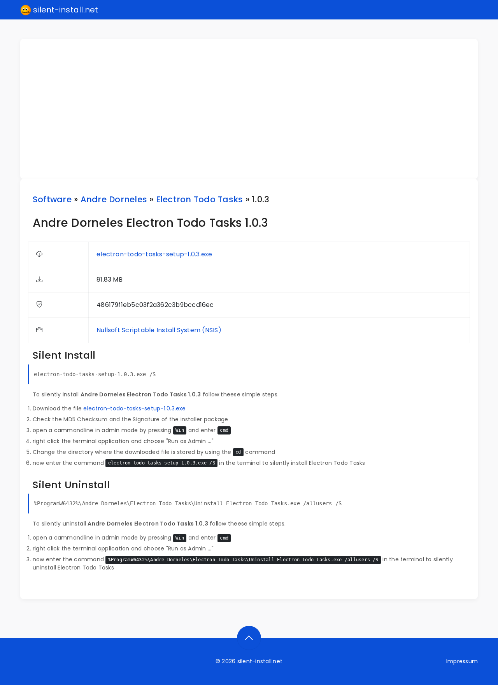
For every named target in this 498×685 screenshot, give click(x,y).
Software (52, 199)
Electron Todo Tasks (199, 199)
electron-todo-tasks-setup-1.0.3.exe (154, 254)
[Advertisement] (254, 108)
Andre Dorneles (114, 199)
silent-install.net (64, 9)
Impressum (462, 661)
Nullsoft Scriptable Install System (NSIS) (158, 330)
